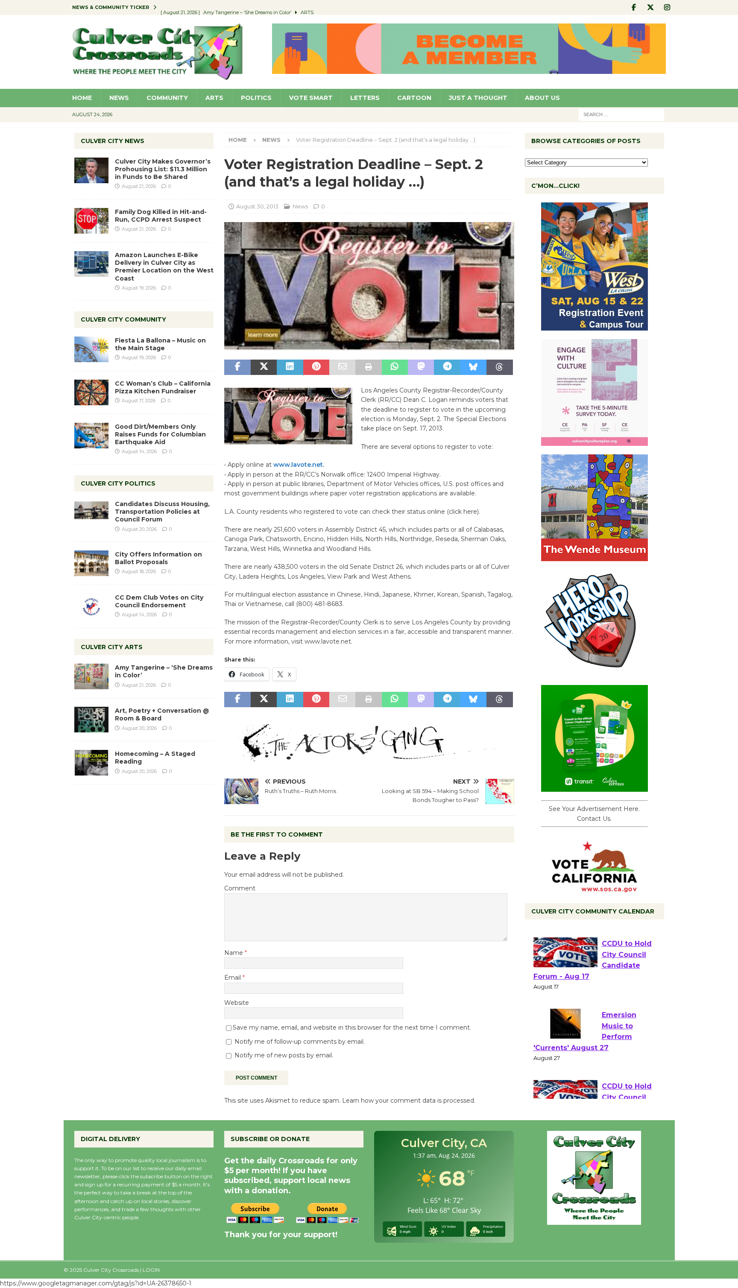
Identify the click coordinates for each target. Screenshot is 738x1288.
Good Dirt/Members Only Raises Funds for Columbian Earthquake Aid (160, 434)
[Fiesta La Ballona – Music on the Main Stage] (91, 349)
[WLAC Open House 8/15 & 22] (594, 326)
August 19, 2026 (139, 288)
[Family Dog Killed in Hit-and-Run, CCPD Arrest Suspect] (91, 221)
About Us (542, 98)
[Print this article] (368, 367)
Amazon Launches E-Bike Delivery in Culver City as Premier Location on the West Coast (164, 266)
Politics (256, 98)
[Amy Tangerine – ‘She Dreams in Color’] (91, 676)
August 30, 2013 (257, 206)
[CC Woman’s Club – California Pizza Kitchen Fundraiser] (91, 392)
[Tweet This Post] (264, 367)
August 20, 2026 (139, 529)
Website (236, 1003)
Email (233, 977)
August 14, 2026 (139, 451)
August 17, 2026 (138, 401)
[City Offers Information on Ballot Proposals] (91, 563)
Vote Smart (311, 98)
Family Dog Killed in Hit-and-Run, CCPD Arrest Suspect (161, 215)
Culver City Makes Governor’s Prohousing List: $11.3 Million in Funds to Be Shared (163, 169)
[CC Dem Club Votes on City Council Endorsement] (91, 606)
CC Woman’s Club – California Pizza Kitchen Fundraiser (163, 387)
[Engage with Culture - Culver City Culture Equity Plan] (594, 441)
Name (234, 953)
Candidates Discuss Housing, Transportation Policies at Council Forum (162, 511)
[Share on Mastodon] (421, 367)
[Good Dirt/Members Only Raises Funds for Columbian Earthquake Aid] (91, 435)
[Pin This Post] (316, 367)
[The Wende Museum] (594, 556)
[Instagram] (667, 7)
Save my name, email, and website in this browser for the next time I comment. (352, 1027)
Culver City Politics (118, 483)
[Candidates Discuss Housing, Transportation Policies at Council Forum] (91, 513)
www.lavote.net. (298, 464)
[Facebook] (634, 7)
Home (82, 98)
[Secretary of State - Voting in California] (594, 888)
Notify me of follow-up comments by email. (299, 1041)
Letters (365, 98)
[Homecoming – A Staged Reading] (91, 763)
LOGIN (151, 1270)
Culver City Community (123, 319)
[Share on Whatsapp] (395, 367)
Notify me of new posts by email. (283, 1055)
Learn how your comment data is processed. (408, 1100)
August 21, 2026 (139, 186)
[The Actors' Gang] (369, 757)
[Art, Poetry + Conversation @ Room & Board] (91, 719)
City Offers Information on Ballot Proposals (158, 558)
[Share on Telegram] (447, 367)
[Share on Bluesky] (473, 367)
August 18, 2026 (139, 571)
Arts (214, 98)
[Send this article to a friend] (342, 367)
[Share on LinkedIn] (290, 367)
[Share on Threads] (499, 367)
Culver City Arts (112, 647)
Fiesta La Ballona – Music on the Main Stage (160, 344)
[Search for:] (621, 114)
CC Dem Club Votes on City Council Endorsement (159, 601)
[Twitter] (650, 7)
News (119, 98)
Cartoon (414, 98)
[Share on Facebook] (237, 367)
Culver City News (112, 141)
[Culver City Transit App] (594, 787)
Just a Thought (478, 98)
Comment (239, 888)
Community (167, 98)
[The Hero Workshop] (594, 672)
